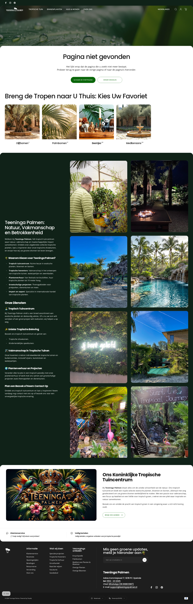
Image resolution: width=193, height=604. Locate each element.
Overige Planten (79, 567)
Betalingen (30, 563)
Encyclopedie (78, 556)
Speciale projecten (57, 554)
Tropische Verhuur (57, 560)
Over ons (29, 573)
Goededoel (54, 573)
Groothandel (55, 563)
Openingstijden (32, 560)
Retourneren (31, 566)
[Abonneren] (145, 560)
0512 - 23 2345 (114, 581)
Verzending (30, 570)
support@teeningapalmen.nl (123, 587)
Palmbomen (77, 559)
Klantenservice (32, 554)
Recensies (30, 557)
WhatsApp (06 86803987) (121, 584)
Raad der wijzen (56, 566)
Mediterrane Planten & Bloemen (81, 563)
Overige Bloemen (79, 571)
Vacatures (53, 570)
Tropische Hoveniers (58, 557)
